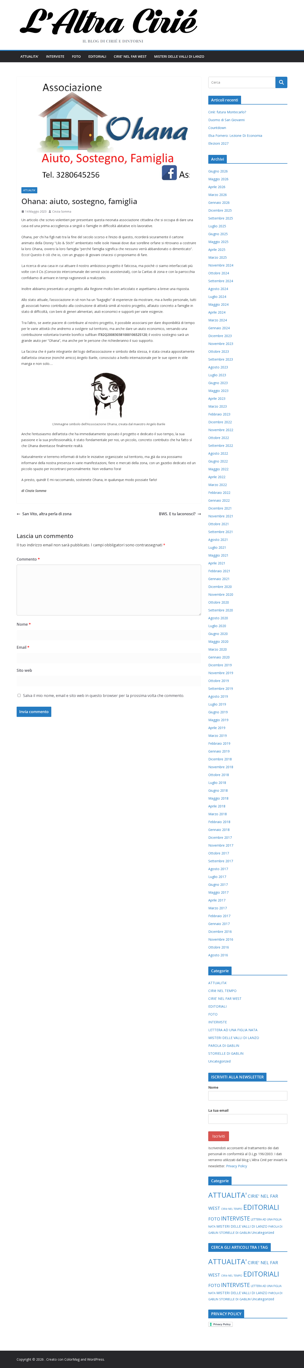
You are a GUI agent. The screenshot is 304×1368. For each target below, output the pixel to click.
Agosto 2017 (218, 869)
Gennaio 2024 (219, 328)
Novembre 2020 (220, 594)
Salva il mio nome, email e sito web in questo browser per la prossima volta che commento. (103, 695)
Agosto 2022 (218, 453)
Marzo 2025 (217, 257)
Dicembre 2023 (220, 336)
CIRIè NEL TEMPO (222, 990)
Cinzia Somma (61, 212)
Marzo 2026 (217, 194)
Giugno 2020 (218, 633)
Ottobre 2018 (218, 774)
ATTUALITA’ (29, 56)
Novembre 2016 (220, 939)
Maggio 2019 (218, 720)
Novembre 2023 (220, 343)
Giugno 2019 (218, 712)
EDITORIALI (97, 56)
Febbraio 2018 (219, 822)
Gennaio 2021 (219, 579)
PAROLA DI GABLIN (223, 1045)
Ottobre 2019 (218, 680)
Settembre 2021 (220, 531)
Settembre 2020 (220, 610)
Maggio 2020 (218, 641)
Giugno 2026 (218, 171)
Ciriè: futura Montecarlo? (227, 112)
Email (23, 647)
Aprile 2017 (216, 900)
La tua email (218, 1110)
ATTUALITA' (29, 190)
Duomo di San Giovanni (226, 120)
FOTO (76, 56)
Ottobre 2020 (218, 602)
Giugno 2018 (218, 790)
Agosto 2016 (218, 955)
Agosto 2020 (218, 618)
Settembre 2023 (220, 359)
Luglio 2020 (217, 626)
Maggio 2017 (218, 892)
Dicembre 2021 (220, 508)
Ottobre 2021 (218, 524)
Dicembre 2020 (220, 586)
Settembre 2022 (220, 445)
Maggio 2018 (218, 798)
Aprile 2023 (216, 398)
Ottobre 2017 (218, 853)
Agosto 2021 (218, 539)
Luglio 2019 (217, 704)
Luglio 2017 (217, 876)
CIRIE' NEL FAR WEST (225, 998)
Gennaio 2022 (219, 500)
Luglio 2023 (217, 375)
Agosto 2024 (218, 288)
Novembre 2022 (220, 430)
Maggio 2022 (218, 469)
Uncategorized (219, 1061)
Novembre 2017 (220, 845)
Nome (24, 624)
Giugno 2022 (218, 461)
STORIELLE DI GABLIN (225, 1053)
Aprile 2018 (216, 806)
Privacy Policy (236, 1166)
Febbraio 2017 (219, 916)
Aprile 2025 (216, 249)
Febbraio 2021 (219, 571)
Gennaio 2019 (219, 751)
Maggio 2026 (218, 179)
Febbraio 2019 (219, 743)
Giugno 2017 (218, 884)
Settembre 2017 (220, 861)
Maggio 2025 (218, 241)
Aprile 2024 (216, 312)
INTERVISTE (55, 56)
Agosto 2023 (218, 367)
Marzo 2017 (217, 908)
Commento (28, 559)
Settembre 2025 (220, 218)
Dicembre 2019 (220, 665)
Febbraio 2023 (219, 414)
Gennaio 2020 (219, 657)
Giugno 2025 (218, 234)
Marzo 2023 (217, 406)
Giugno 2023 (218, 383)
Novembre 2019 (220, 673)
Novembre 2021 (220, 516)
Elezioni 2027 (218, 143)
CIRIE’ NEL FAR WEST (130, 56)
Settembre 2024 (220, 281)
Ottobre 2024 (218, 273)
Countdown (217, 127)
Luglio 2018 (217, 782)
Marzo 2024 (217, 320)
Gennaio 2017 (219, 923)
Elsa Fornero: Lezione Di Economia (235, 135)
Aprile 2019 (216, 727)
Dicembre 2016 (220, 931)
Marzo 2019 (217, 735)
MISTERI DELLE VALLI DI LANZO (179, 56)
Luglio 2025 (217, 226)
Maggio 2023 (218, 390)
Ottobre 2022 (218, 437)
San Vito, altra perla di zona (46, 513)
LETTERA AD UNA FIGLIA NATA (232, 1030)
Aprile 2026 (216, 187)
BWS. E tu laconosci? (177, 513)
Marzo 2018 (217, 814)
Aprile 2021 (216, 563)
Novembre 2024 (220, 265)
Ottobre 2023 (218, 351)
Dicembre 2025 (220, 210)
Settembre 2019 (220, 688)
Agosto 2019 (218, 696)
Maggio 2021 (218, 555)
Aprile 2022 (216, 477)
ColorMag (72, 1359)
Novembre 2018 (220, 767)
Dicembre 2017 (220, 837)
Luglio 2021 (217, 547)
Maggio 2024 (218, 304)
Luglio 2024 (217, 296)
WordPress (95, 1359)
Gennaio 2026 (219, 202)
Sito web (24, 670)
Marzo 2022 (217, 484)
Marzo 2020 (217, 649)
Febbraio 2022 (219, 492)
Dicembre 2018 (220, 759)
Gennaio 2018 (219, 829)
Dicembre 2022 (220, 422)
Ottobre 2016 (218, 947)
